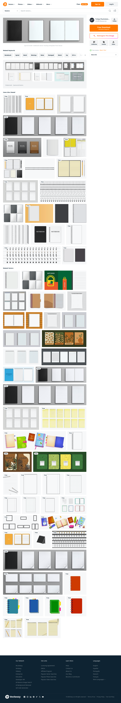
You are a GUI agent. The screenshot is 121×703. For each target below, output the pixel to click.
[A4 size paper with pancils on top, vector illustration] (10, 484)
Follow (114, 21)
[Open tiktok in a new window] (36, 697)
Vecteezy (18, 668)
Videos (29, 4)
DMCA (43, 668)
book (25, 55)
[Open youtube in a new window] (43, 697)
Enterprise (19, 674)
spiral (17, 55)
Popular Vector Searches (49, 674)
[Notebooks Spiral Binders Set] (64, 356)
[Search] (110, 11)
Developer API (20, 679)
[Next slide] (83, 55)
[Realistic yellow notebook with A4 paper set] (39, 104)
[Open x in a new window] (40, 697)
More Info (94, 55)
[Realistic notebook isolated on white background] (13, 168)
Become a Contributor (73, 677)
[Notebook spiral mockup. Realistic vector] (70, 213)
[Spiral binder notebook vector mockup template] (61, 375)
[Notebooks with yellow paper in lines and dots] (63, 418)
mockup (33, 55)
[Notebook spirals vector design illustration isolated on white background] (12, 104)
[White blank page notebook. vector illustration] (39, 213)
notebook (8, 55)
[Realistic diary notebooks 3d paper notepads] (14, 301)
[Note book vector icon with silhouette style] (42, 539)
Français (95, 677)
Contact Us (69, 668)
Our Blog (69, 674)
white (74, 55)
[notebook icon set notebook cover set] (74, 255)
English (95, 666)
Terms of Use (91, 697)
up (67, 55)
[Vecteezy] (5, 4)
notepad (51, 55)
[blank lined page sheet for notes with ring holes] (12, 505)
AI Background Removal (23, 685)
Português (96, 671)
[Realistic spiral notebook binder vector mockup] (69, 539)
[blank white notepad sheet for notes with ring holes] (30, 484)
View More (77, 76)
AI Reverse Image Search (24, 682)
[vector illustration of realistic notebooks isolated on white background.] (73, 505)
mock (60, 55)
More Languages (98, 679)
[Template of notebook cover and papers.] (75, 147)
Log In (111, 4)
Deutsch (95, 674)
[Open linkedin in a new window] (30, 697)
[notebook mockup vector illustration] (52, 147)
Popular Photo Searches (48, 677)
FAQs (67, 666)
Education (19, 677)
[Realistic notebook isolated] (43, 628)
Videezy (18, 671)
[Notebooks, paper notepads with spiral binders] (44, 125)
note (42, 55)
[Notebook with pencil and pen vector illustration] (71, 168)
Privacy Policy (100, 697)
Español (95, 668)
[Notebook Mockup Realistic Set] (18, 375)
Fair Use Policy (110, 697)
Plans (78, 4)
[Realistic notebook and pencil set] (13, 628)
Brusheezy (19, 666)
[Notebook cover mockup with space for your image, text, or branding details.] (48, 234)
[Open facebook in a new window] (24, 697)
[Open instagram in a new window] (27, 697)
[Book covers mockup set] (22, 147)
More (48, 4)
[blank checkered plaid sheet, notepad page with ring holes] (75, 484)
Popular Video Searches (48, 679)
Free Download (103, 28)
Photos (20, 4)
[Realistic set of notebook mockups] (44, 560)
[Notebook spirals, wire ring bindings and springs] (62, 191)
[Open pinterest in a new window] (33, 697)
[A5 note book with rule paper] (65, 280)
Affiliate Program (46, 671)
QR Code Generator (22, 688)
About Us (69, 671)
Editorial (39, 4)
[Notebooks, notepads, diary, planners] (34, 440)
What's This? (103, 50)
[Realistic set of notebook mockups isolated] (33, 583)
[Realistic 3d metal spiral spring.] (40, 168)
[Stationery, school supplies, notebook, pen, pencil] (63, 522)
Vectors (10, 4)
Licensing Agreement (48, 666)
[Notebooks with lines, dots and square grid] (20, 191)
